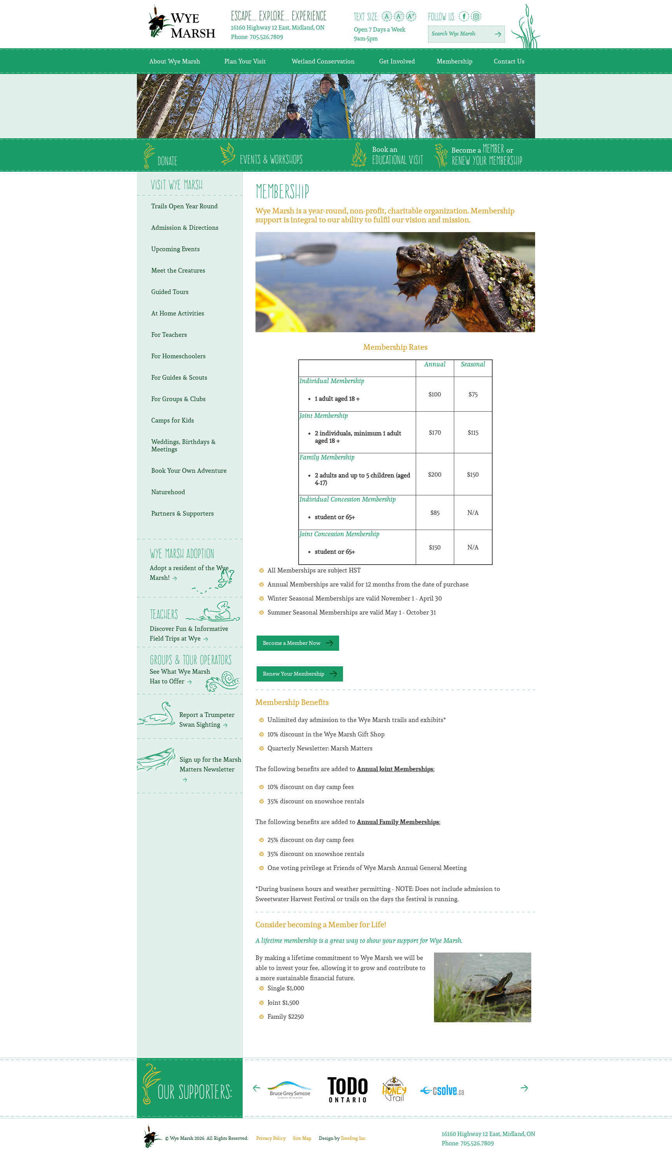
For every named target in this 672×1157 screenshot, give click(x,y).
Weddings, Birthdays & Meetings (183, 445)
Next (524, 1088)
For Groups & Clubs (178, 399)
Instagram (476, 16)
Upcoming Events (175, 249)
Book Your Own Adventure (189, 470)
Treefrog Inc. (343, 1138)
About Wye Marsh (174, 61)
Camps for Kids (172, 420)
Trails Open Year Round (184, 206)
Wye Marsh (182, 21)
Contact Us (509, 61)
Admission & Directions (185, 227)
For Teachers (169, 334)
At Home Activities (177, 313)
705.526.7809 (266, 37)
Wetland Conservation (323, 61)
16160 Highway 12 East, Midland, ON (277, 27)
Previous (257, 1088)
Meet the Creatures (178, 270)
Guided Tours (170, 292)
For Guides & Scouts (179, 377)
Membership (454, 61)
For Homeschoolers (178, 356)
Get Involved (397, 61)
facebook (464, 16)
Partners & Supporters (182, 513)
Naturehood (168, 492)
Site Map (302, 1138)
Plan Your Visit (245, 61)
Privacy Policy (270, 1138)
